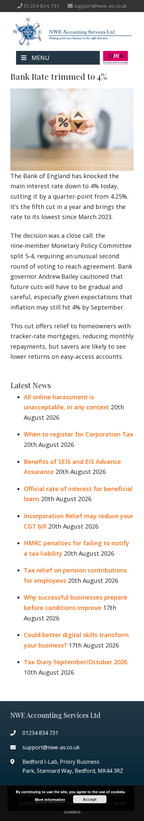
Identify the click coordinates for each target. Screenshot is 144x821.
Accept (89, 799)
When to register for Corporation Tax (78, 434)
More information (50, 799)
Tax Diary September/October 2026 (75, 662)
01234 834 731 (42, 5)
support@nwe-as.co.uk (100, 5)
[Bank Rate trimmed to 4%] (72, 165)
